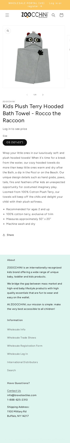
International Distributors (22, 362)
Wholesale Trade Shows (21, 337)
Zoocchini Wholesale (26, 439)
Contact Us (14, 390)
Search (11, 370)
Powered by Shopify (52, 439)
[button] (7, 15)
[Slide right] (43, 95)
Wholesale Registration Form (24, 345)
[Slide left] (27, 95)
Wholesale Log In (17, 353)
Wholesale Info (16, 329)
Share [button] (10, 234)
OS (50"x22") (14, 142)
